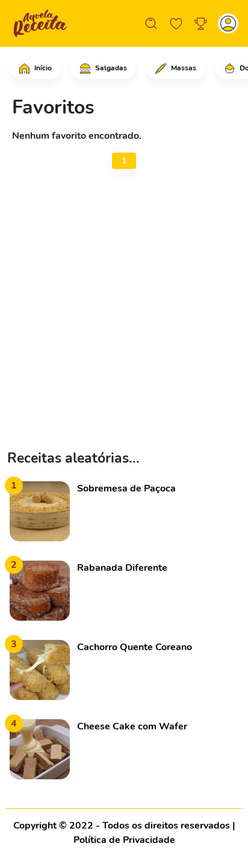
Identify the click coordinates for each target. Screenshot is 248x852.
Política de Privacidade (124, 840)
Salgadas (110, 68)
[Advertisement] (124, 312)
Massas (182, 68)
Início (42, 68)
